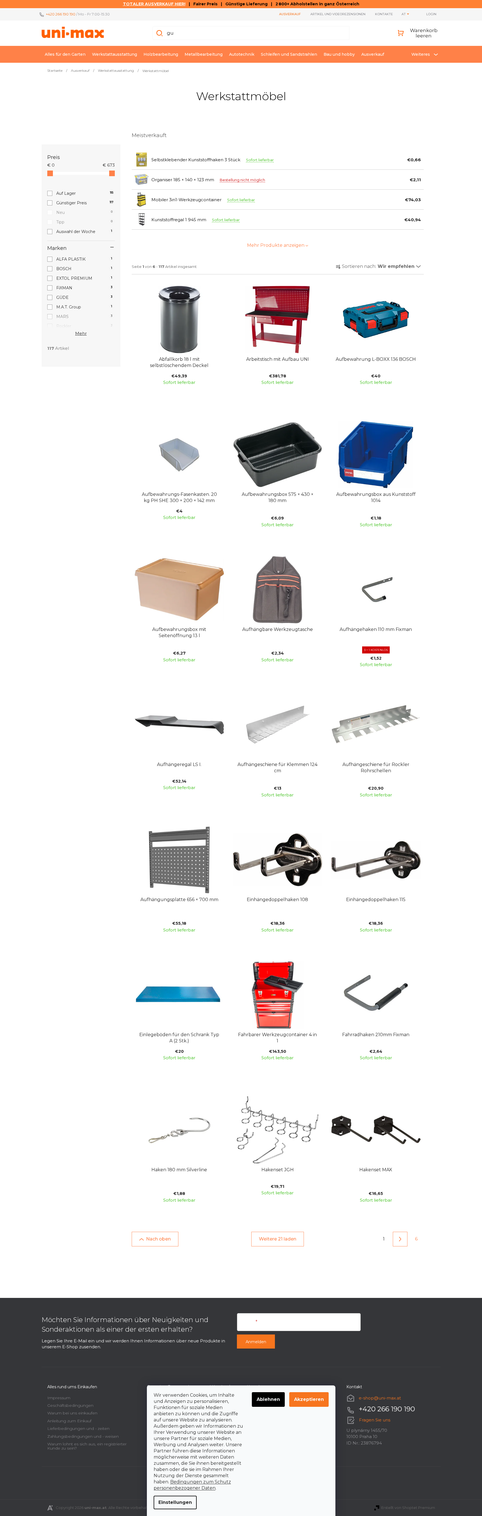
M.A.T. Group (84, 307)
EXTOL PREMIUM (84, 278)
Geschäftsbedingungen (70, 1405)
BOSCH (84, 268)
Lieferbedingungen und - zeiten (78, 1428)
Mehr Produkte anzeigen (275, 245)
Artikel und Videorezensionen (338, 14)
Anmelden (256, 1341)
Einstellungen (175, 1502)
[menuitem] (65, 54)
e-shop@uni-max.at (380, 1398)
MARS (84, 316)
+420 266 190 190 (60, 14)
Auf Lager (84, 193)
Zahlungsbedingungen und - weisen (83, 1436)
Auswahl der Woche (84, 231)
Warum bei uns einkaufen (72, 1413)
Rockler (84, 326)
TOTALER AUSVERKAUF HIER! (154, 3)
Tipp (84, 222)
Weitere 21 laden (277, 1239)
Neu (84, 212)
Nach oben (158, 1239)
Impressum (58, 1397)
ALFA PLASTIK (84, 259)
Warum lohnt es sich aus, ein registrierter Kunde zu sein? (87, 1446)
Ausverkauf (290, 14)
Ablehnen (268, 1399)
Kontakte (384, 14)
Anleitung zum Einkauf (69, 1420)
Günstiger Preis (85, 202)
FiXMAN (84, 287)
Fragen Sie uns (374, 1420)
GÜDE (84, 297)
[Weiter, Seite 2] (400, 1239)
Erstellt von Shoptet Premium (408, 1507)
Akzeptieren (309, 1399)
